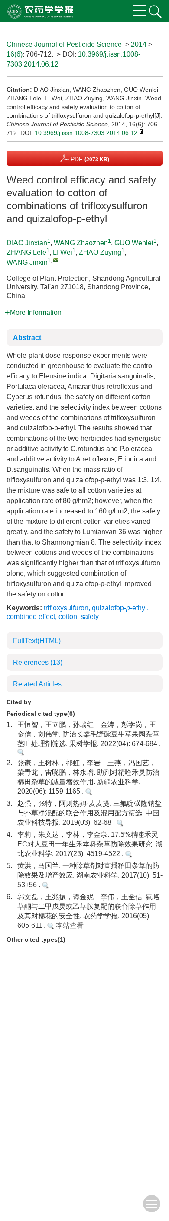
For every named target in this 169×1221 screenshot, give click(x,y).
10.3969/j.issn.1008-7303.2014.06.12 (86, 132)
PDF (89, 159)
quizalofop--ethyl (119, 608)
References (37, 662)
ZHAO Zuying (100, 252)
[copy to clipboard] (142, 131)
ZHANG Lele (26, 252)
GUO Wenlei (133, 243)
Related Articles (37, 684)
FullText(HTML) (37, 640)
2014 (138, 44)
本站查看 (69, 925)
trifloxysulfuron (66, 608)
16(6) (14, 54)
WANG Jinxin (27, 262)
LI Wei (62, 252)
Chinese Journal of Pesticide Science (64, 44)
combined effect (30, 616)
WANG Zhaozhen (81, 243)
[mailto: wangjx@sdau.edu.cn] (55, 259)
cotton (67, 616)
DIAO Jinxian (26, 243)
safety (90, 616)
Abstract (27, 337)
